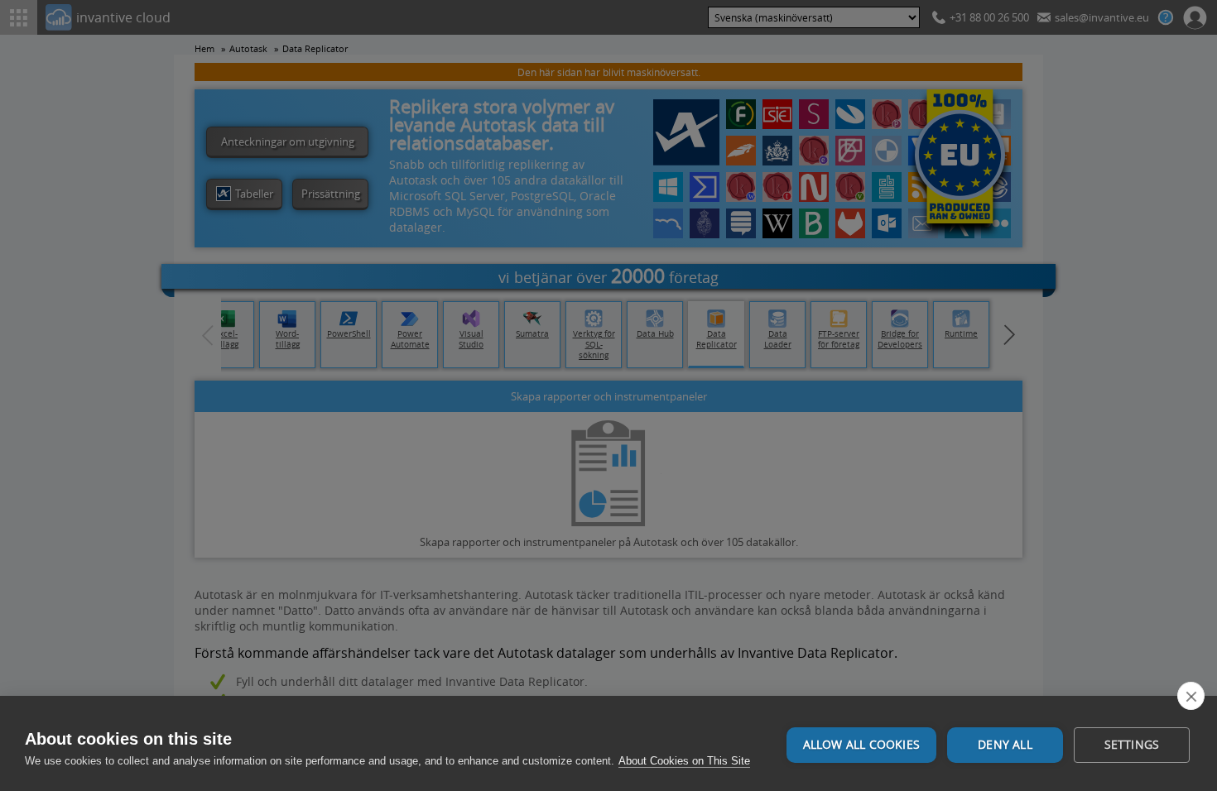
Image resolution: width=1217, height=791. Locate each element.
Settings (1132, 744)
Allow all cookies (861, 744)
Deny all (1005, 744)
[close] (1191, 696)
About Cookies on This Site (684, 761)
